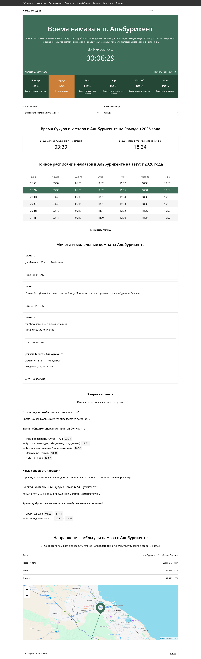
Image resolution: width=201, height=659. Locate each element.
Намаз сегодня (32, 10)
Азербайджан (83, 3)
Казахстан (108, 3)
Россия (96, 3)
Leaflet (162, 638)
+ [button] (27, 589)
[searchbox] (162, 10)
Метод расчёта (30, 106)
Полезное (120, 3)
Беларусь (69, 3)
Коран (173, 653)
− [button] (27, 595)
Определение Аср (111, 106)
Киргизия (41, 3)
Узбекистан (28, 3)
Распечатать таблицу (100, 229)
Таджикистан (55, 3)
